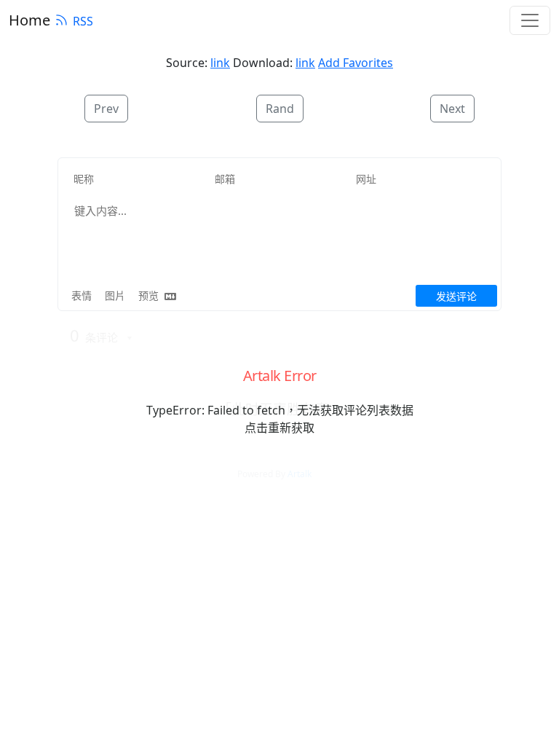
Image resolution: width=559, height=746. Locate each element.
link (220, 63)
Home (29, 20)
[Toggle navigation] (530, 20)
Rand (280, 109)
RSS (83, 21)
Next (452, 109)
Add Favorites (355, 63)
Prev (106, 109)
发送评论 (456, 296)
